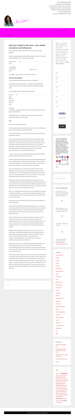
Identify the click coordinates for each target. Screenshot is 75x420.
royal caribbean (60, 400)
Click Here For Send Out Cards (61, 243)
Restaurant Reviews (60, 317)
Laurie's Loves (58, 287)
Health (57, 274)
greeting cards (59, 385)
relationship (59, 398)
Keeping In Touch (59, 282)
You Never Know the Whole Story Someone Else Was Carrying (61, 350)
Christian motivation (59, 378)
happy (64, 385)
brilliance (59, 373)
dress (56, 381)
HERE (13, 67)
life (58, 389)
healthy (66, 385)
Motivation (58, 295)
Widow (57, 333)
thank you (57, 402)
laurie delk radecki (63, 386)
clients (57, 380)
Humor (57, 279)
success (65, 400)
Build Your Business (59, 255)
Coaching (57, 260)
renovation (58, 314)
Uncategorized (59, 328)
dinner (67, 380)
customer (60, 380)
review (57, 400)
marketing (63, 389)
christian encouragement (61, 377)
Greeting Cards (59, 268)
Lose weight (58, 292)
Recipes (57, 309)
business (64, 373)
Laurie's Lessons (59, 284)
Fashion (57, 263)
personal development (60, 394)
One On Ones (58, 303)
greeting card (63, 383)
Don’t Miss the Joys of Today (61, 358)
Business (57, 257)
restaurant (64, 398)
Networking (58, 301)
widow (60, 402)
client (66, 378)
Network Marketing (60, 298)
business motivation (59, 375)
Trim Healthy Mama (60, 325)
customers (64, 380)
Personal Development (60, 306)
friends (64, 381)
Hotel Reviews (58, 276)
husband (59, 386)
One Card (57, 361)
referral (60, 396)
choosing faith (64, 375)
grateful (66, 381)
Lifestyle (57, 290)
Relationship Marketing (60, 311)
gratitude (58, 383)
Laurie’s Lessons (58, 388)
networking (61, 391)
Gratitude (58, 265)
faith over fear (59, 381)
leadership (62, 388)
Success (57, 320)
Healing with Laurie (59, 271)
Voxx (56, 330)
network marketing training (63, 393)
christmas (63, 378)
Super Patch (58, 322)
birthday (57, 373)
